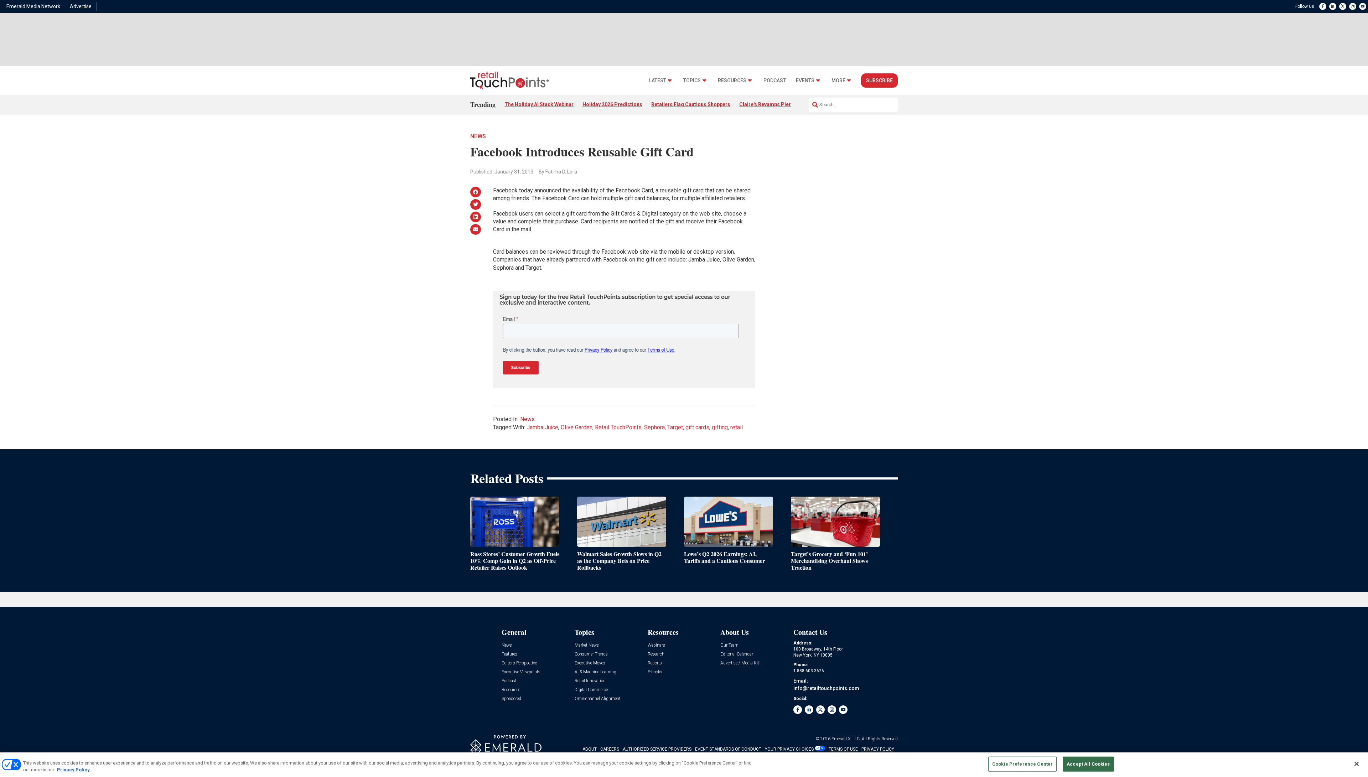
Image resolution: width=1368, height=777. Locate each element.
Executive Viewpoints (521, 672)
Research (656, 654)
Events (805, 80)
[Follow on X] (1342, 6)
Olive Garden (576, 427)
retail (736, 427)
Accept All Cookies (1088, 764)
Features (509, 654)
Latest (657, 80)
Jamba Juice (542, 427)
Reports (655, 663)
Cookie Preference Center (1022, 764)
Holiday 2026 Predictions (612, 104)
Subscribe (879, 80)
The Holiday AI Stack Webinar (539, 104)
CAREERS (609, 749)
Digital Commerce (591, 690)
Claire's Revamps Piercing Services (781, 104)
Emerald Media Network (33, 6)
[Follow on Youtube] (1362, 6)
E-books (655, 672)
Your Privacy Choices (789, 749)
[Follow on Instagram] (1352, 6)
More (838, 80)
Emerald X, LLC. (846, 738)
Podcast (774, 80)
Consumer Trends (591, 654)
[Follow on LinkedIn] (1332, 6)
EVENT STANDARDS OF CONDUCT (728, 749)
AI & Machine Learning (595, 672)
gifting (720, 427)
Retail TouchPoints (618, 427)
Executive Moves (590, 663)
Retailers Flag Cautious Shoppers (690, 104)
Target (675, 427)
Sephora (654, 427)
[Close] (1356, 764)
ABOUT (589, 749)
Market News (587, 645)
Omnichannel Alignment (598, 698)
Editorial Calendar (736, 654)
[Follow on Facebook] (1322, 6)
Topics (692, 80)
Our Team (729, 645)
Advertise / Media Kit (739, 663)
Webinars (656, 645)
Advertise (81, 6)
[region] (684, 764)
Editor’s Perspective (519, 663)
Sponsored (511, 698)
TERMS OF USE (843, 749)
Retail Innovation (590, 681)
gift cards (697, 427)
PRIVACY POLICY (877, 749)
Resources (732, 80)
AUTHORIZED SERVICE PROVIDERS (657, 749)
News (478, 136)
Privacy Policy (73, 769)
